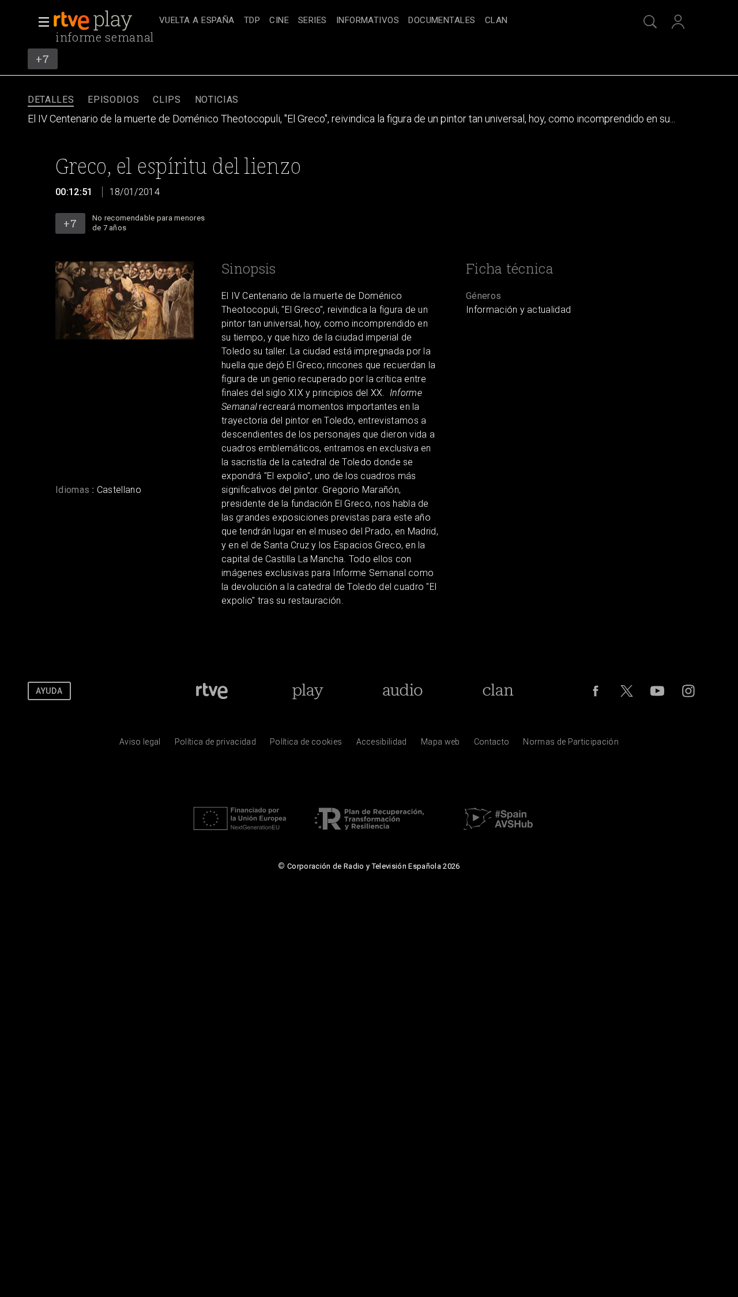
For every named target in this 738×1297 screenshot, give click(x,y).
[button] (40, 22)
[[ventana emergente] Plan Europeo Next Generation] (240, 833)
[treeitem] (197, 21)
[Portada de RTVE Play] (94, 20)
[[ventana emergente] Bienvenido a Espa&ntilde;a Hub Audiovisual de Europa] (498, 833)
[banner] (104, 20)
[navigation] (382, 20)
